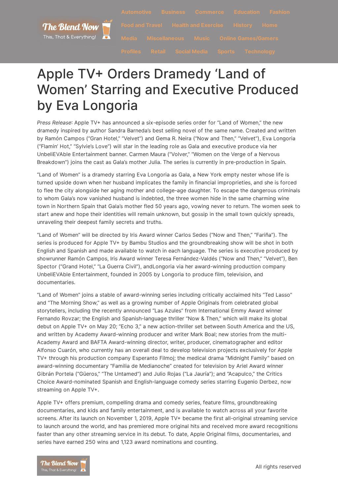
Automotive (136, 12)
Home (270, 25)
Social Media (191, 51)
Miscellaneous (165, 38)
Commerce (209, 12)
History (242, 25)
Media (129, 38)
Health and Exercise (197, 25)
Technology (260, 51)
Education (247, 12)
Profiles (131, 51)
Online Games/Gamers (249, 38)
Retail (158, 51)
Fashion (280, 12)
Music (202, 38)
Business (173, 12)
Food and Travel (141, 25)
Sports (226, 51)
